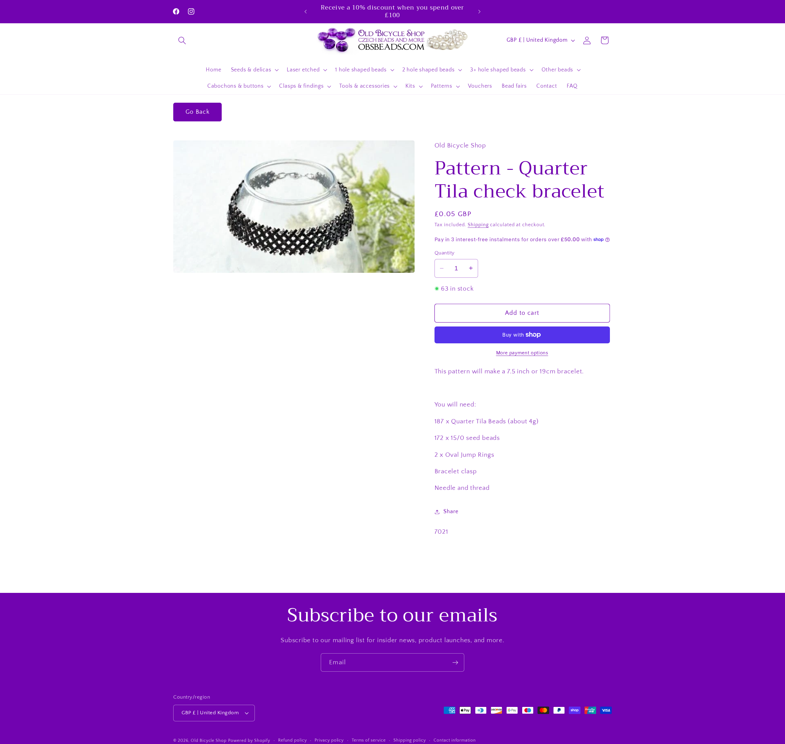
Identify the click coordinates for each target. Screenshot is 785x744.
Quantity (445, 253)
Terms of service (369, 740)
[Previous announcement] (305, 11)
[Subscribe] (455, 662)
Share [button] (450, 512)
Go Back (197, 112)
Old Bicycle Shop (209, 740)
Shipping (478, 224)
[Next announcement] (479, 11)
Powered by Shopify (249, 740)
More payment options (522, 352)
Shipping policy (409, 740)
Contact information (455, 740)
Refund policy (292, 740)
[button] (182, 40)
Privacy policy (329, 740)
